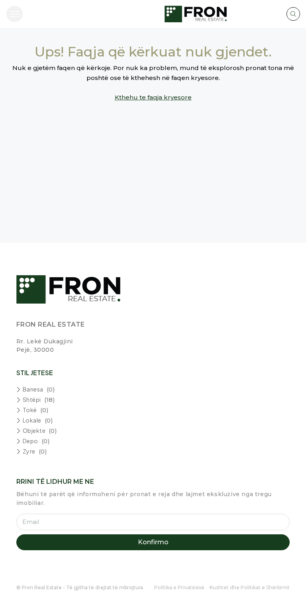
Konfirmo (153, 542)
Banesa (33, 389)
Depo (30, 440)
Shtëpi (32, 399)
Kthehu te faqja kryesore (153, 97)
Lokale (32, 420)
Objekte (34, 430)
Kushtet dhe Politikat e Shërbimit (250, 587)
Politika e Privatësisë (179, 587)
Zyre (29, 451)
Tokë (30, 409)
